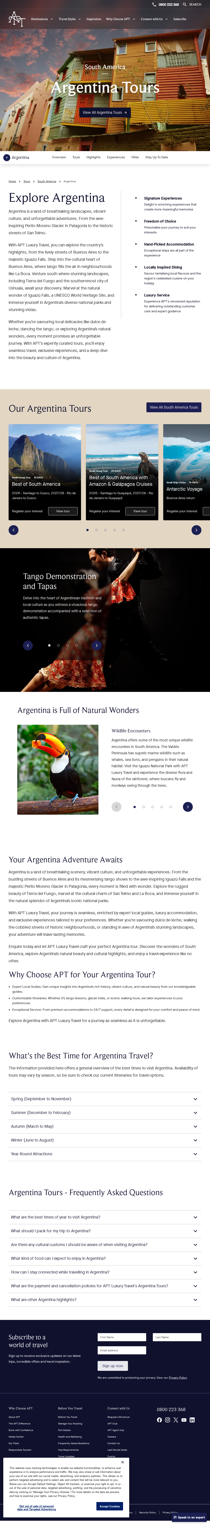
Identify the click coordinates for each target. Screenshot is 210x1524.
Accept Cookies (110, 1506)
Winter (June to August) (32, 1140)
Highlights (93, 157)
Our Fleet (14, 1443)
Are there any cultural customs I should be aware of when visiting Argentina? (79, 1244)
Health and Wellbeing (70, 1436)
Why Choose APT (21, 1408)
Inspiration (94, 19)
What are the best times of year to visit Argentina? (55, 1217)
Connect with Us (118, 1408)
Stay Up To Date (156, 157)
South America (47, 181)
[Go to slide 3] (105, 530)
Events (111, 1456)
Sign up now (112, 1365)
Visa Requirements (68, 1450)
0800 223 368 (169, 4)
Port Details (64, 1430)
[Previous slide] (13, 530)
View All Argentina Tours (102, 112)
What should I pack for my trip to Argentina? (51, 1231)
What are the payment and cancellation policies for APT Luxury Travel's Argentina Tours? (89, 1286)
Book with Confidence (21, 1430)
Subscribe (179, 19)
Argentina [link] (70, 181)
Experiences (116, 157)
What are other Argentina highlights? (44, 1299)
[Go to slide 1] (87, 530)
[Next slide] (196, 530)
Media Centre (16, 1436)
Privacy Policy (178, 1378)
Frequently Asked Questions (73, 1443)
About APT (14, 1417)
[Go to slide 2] (96, 530)
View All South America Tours (174, 407)
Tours (76, 157)
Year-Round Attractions (31, 1154)
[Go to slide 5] (123, 530)
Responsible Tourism (20, 1450)
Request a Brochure (118, 1417)
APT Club (112, 1423)
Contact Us (113, 1443)
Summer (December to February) (41, 1112)
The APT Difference (19, 1423)
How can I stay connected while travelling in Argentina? (60, 1272)
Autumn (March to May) (32, 1126)
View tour (63, 511)
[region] (66, 1487)
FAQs (135, 157)
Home (12, 181)
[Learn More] (159, 1419)
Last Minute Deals (117, 1450)
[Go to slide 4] (114, 530)
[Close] (122, 1462)
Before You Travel (70, 1408)
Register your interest (27, 511)
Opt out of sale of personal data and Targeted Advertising (36, 1507)
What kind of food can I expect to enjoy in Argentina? (58, 1258)
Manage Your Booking (70, 1423)
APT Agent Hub (115, 1430)
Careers (111, 1436)
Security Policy (147, 1512)
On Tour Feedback (117, 1463)
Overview (59, 157)
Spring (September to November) (41, 1099)
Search (195, 4)
